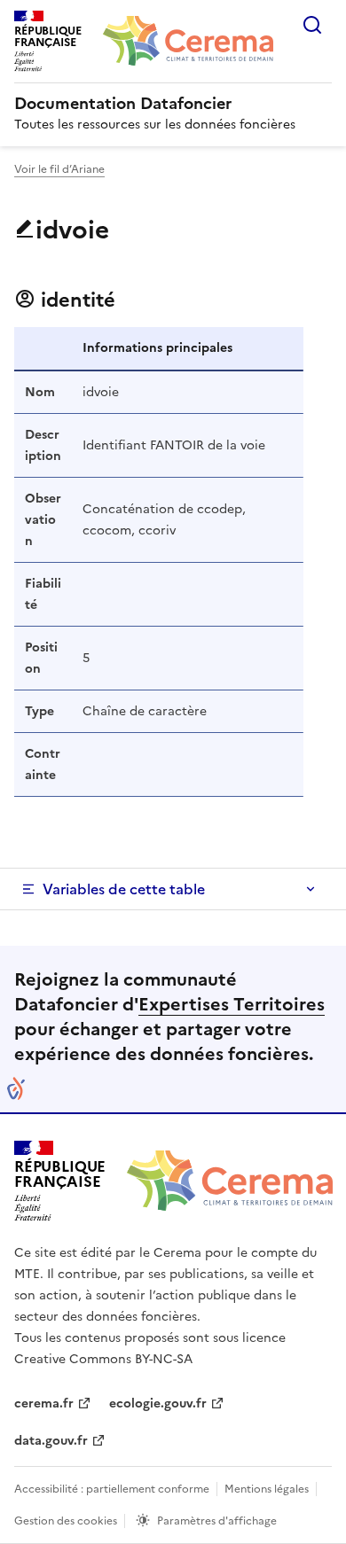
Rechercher (312, 25)
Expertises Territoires (231, 1004)
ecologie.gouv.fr (158, 1403)
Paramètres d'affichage (217, 1521)
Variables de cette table (124, 889)
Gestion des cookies (65, 1521)
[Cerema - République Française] (230, 1180)
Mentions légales (266, 1489)
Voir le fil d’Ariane (59, 169)
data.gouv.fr (51, 1440)
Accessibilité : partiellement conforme (111, 1489)
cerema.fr (44, 1403)
